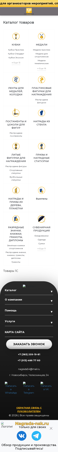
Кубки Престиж (16, 50)
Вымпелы (41, 198)
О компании (13, 299)
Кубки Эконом (16, 57)
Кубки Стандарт (16, 53)
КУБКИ (16, 44)
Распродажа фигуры (16, 166)
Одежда (42, 239)
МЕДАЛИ (41, 44)
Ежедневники (41, 235)
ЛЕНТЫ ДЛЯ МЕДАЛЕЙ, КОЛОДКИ (16, 91)
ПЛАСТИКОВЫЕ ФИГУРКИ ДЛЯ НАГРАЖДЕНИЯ (42, 91)
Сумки (41, 243)
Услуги (10, 321)
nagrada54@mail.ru (29, 369)
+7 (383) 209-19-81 (29, 354)
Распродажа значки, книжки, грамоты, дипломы (16, 255)
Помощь (11, 310)
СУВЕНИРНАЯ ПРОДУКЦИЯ (41, 229)
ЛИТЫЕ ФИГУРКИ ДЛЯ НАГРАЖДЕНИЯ (16, 158)
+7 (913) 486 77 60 (29, 360)
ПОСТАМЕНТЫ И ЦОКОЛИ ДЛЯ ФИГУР (16, 124)
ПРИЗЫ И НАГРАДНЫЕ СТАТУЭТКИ (42, 158)
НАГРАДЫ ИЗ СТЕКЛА (41, 123)
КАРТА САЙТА (14, 332)
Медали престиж (41, 50)
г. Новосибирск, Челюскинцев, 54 (29, 375)
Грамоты (16, 262)
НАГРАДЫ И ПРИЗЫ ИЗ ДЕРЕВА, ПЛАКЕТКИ (16, 203)
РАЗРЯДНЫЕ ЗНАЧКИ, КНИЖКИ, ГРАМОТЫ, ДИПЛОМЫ (16, 234)
